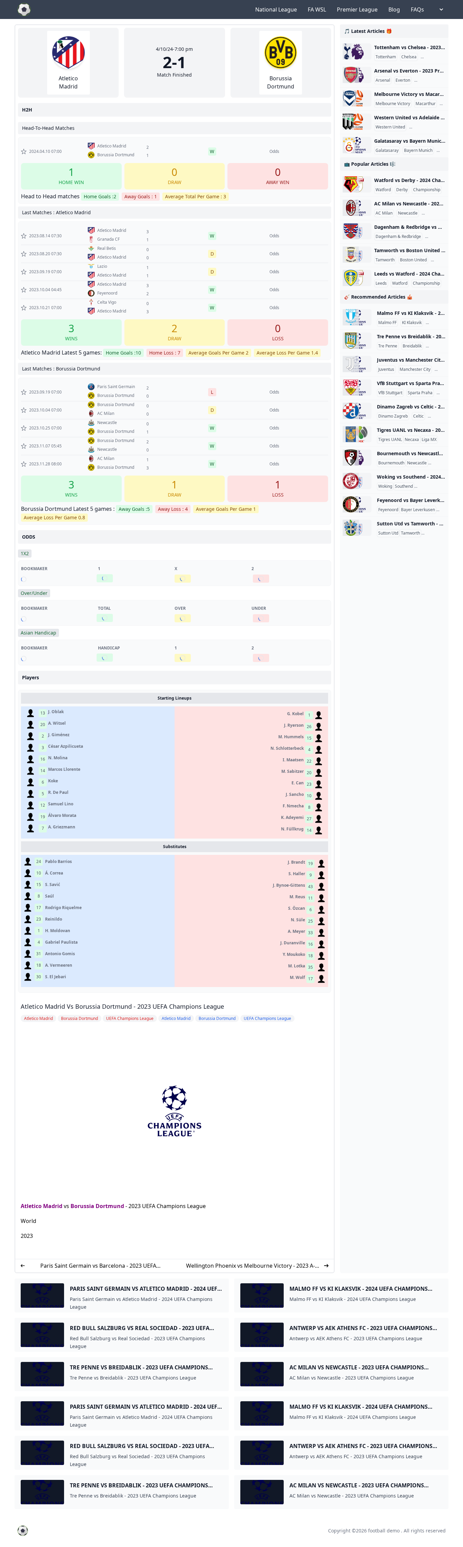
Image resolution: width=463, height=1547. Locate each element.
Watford (383, 190)
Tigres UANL (390, 439)
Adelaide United (425, 127)
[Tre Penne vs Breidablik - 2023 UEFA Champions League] (357, 341)
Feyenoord (388, 510)
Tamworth (385, 260)
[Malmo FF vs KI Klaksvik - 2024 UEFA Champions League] (357, 317)
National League (276, 9)
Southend (404, 486)
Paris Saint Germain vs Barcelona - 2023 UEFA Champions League (98, 1266)
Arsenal (383, 80)
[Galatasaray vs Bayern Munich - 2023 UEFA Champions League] (357, 145)
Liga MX (429, 439)
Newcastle (408, 213)
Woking (385, 486)
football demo (384, 1530)
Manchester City (415, 369)
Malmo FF (387, 322)
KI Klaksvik (412, 322)
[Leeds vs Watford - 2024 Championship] (357, 278)
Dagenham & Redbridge (398, 236)
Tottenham (386, 57)
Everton (403, 80)
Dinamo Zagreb (393, 416)
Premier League (357, 9)
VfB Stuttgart (390, 393)
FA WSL (317, 9)
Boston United (413, 260)
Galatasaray (387, 150)
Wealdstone (437, 236)
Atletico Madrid (41, 1206)
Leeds (381, 283)
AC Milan (384, 213)
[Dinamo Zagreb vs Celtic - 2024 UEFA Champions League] (357, 411)
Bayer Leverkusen (418, 510)
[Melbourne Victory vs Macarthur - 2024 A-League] (357, 98)
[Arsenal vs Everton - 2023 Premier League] (357, 75)
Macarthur (426, 103)
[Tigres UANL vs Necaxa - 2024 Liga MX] (357, 434)
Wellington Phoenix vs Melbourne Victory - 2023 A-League (250, 1266)
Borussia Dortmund (97, 1206)
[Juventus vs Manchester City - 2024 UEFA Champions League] (357, 364)
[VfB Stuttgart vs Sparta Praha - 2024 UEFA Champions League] (357, 387)
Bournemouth (391, 463)
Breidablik (412, 346)
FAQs (417, 9)
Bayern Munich (418, 150)
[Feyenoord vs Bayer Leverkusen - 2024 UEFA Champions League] (357, 504)
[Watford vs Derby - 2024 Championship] (357, 184)
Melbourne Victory (393, 103)
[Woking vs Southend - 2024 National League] (357, 481)
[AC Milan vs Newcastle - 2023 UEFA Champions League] (357, 208)
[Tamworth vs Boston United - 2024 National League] (357, 254)
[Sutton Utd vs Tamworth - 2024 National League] (357, 528)
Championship (426, 190)
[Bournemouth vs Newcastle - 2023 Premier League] (357, 457)
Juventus (386, 369)
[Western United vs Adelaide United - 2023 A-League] (357, 122)
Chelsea (409, 57)
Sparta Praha (420, 393)
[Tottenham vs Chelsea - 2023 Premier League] (357, 51)
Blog (394, 9)
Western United (390, 127)
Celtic (418, 416)
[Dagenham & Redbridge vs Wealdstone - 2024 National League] (357, 231)
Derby (402, 190)
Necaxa (412, 439)
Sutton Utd (388, 533)
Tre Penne (387, 346)
